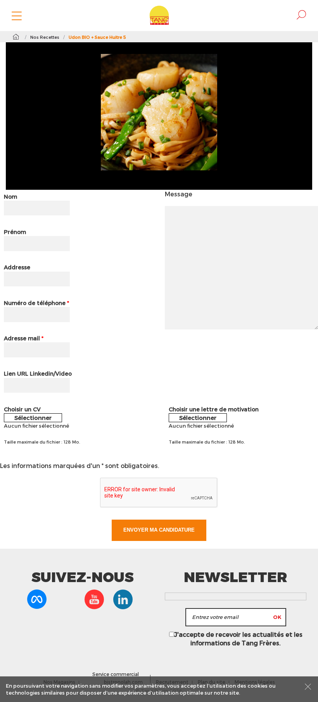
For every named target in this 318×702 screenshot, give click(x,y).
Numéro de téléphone (36, 303)
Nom (10, 196)
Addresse (17, 267)
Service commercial (115, 674)
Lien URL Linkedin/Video (38, 373)
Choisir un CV (22, 409)
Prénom (15, 232)
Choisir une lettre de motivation (214, 409)
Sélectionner (33, 417)
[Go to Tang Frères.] (16, 37)
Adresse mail (23, 338)
